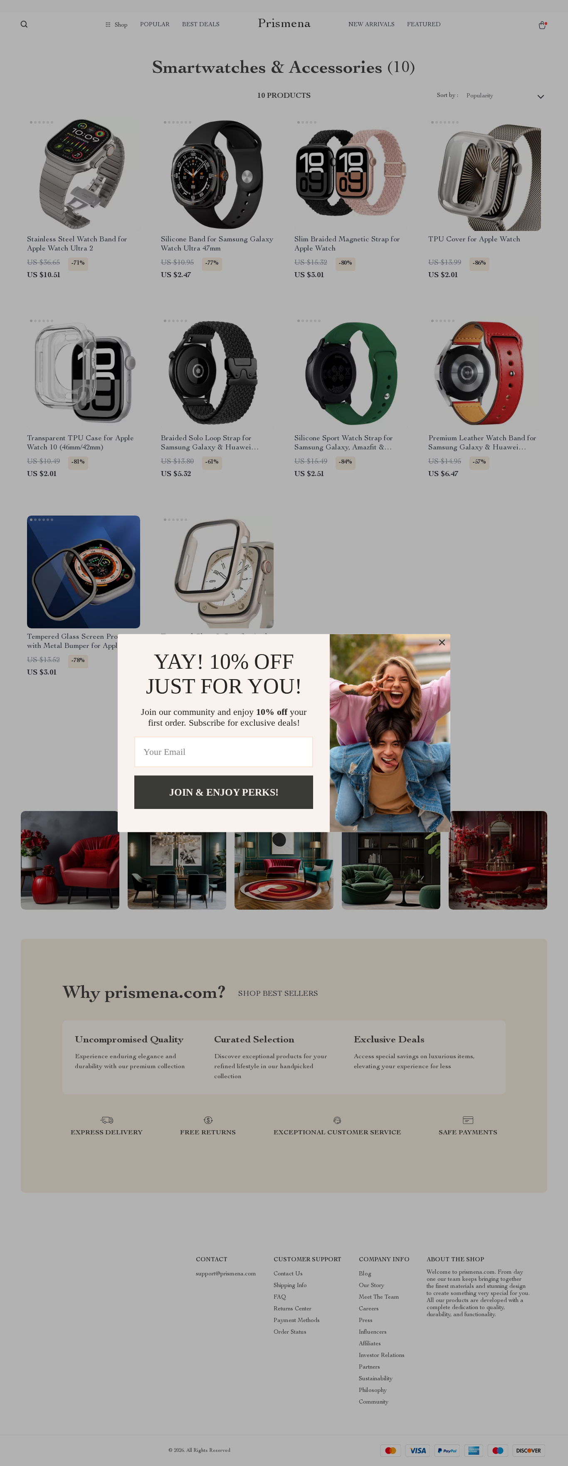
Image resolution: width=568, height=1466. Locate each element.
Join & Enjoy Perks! (224, 791)
